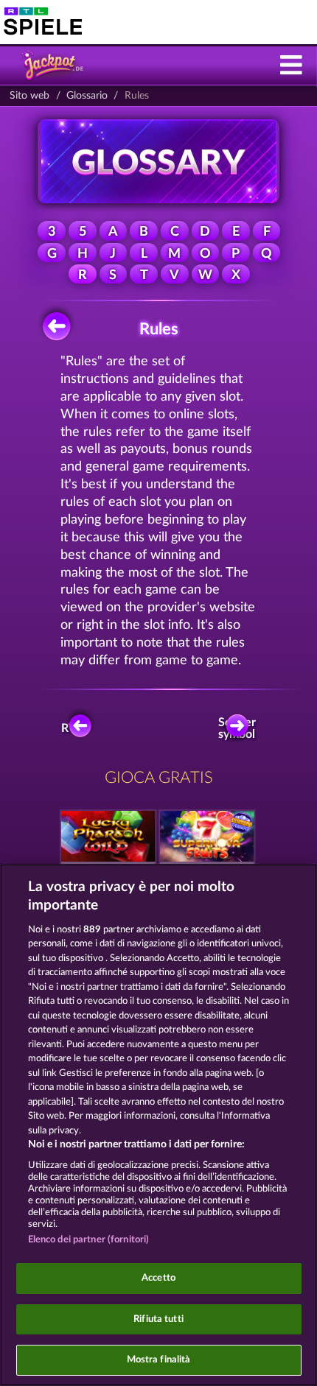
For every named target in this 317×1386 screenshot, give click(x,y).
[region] (158, 1125)
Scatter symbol (238, 728)
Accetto (158, 1278)
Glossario (87, 96)
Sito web (29, 96)
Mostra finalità (159, 1360)
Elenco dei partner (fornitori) (89, 1240)
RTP (72, 728)
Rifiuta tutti (158, 1319)
